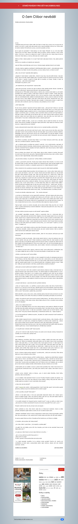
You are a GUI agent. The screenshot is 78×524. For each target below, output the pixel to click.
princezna (55, 484)
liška (55, 481)
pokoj (50, 484)
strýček (57, 485)
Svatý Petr (42, 488)
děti (62, 477)
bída (47, 477)
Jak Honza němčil (58, 447)
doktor (57, 477)
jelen (53, 479)
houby (49, 479)
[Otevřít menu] (18, 5)
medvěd (40, 484)
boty (45, 477)
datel (54, 477)
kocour (40, 481)
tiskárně (21, 387)
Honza (45, 479)
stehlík (54, 485)
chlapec (41, 459)
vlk (54, 488)
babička (41, 477)
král (52, 482)
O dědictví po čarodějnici (21, 447)
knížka (62, 479)
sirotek (40, 485)
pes (43, 484)
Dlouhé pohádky (29, 22)
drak (59, 477)
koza (46, 481)
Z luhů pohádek (45, 507)
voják (57, 487)
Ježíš (56, 479)
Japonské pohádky (45, 499)
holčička (41, 479)
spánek (50, 485)
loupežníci (59, 481)
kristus (49, 481)
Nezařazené (44, 504)
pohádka (47, 484)
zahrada (40, 489)
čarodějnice (44, 489)
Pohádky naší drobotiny (20, 22)
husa (51, 479)
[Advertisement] (39, 33)
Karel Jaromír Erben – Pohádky (48, 500)
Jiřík (59, 479)
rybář (59, 484)
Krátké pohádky (45, 502)
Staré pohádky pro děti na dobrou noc (41, 6)
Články (43, 495)
